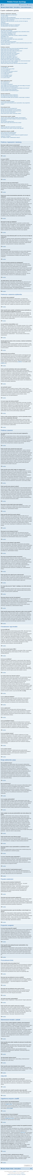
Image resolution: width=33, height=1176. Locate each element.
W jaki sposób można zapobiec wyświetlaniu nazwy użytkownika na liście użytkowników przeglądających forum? (15, 32)
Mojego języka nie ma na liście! (7, 37)
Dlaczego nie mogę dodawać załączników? (9, 57)
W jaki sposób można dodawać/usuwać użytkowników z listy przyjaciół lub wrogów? (15, 103)
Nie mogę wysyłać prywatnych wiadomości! (9, 94)
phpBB (14, 1171)
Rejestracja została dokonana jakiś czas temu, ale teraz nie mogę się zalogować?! (14, 22)
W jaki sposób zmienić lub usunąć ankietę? (9, 54)
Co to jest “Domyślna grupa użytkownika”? (9, 89)
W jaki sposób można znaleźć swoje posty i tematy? (11, 113)
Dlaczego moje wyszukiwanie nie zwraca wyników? (11, 109)
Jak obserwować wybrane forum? (7, 121)
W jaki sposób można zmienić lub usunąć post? (10, 49)
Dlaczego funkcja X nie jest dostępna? (8, 133)
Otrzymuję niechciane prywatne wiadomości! (9, 96)
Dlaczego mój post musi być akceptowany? (9, 62)
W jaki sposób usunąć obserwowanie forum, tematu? (11, 122)
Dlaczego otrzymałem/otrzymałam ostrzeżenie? (10, 58)
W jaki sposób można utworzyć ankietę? (8, 52)
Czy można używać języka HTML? (7, 68)
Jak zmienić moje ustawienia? (6, 30)
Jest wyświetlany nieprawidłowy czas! (8, 34)
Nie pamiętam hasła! (5, 23)
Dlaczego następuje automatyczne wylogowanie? (10, 24)
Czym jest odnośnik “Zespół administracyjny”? (10, 90)
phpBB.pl (20, 361)
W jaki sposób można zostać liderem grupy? (9, 86)
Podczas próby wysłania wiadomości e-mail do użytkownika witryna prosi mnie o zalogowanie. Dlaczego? (16, 43)
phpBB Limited (9, 1104)
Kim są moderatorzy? (5, 83)
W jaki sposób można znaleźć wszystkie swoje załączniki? (12, 128)
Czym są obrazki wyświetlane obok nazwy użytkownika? (12, 39)
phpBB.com (3, 363)
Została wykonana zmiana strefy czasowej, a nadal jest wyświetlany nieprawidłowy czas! (14, 36)
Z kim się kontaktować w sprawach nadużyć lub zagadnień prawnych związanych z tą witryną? (14, 135)
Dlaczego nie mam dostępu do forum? (8, 55)
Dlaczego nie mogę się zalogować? (7, 19)
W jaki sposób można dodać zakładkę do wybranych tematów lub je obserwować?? (14, 119)
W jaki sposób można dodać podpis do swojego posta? (11, 50)
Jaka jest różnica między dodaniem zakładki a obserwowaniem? (13, 117)
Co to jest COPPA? (4, 16)
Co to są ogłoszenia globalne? (6, 72)
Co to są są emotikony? (5, 70)
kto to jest (23, 1132)
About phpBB (10, 1108)
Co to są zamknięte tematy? (6, 76)
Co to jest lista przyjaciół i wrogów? (7, 101)
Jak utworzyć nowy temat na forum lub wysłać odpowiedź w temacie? (14, 48)
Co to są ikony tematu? (5, 77)
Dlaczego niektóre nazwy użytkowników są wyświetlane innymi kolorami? (15, 88)
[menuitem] (2, 5)
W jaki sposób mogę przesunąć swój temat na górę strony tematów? (14, 63)
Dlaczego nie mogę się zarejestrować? (8, 17)
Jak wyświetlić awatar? (5, 40)
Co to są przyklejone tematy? (6, 75)
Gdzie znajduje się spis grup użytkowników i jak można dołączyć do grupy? (15, 85)
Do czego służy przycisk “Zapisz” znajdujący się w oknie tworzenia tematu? (15, 60)
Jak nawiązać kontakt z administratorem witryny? (10, 137)
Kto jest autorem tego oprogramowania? (8, 132)
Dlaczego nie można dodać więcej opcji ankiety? (10, 53)
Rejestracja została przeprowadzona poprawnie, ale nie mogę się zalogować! (16, 18)
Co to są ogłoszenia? (5, 73)
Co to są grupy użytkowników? (7, 84)
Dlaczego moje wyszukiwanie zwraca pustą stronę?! (11, 110)
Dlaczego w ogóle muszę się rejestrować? (9, 14)
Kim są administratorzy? (5, 81)
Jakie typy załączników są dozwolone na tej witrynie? (11, 126)
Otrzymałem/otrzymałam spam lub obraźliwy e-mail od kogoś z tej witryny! (15, 97)
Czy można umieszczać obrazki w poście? (9, 71)
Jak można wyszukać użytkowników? (8, 112)
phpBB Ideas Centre (9, 1118)
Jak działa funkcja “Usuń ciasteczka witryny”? (10, 26)
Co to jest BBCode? (4, 67)
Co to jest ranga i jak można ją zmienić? (8, 41)
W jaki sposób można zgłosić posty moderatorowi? (11, 59)
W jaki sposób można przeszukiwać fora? (9, 108)
